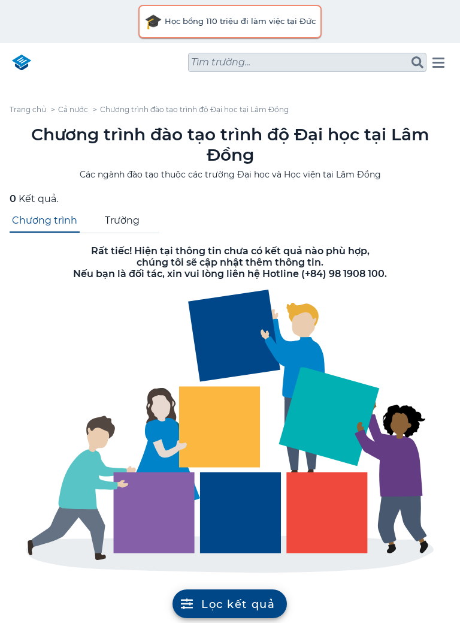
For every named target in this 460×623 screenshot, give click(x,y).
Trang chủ (28, 109)
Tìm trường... (220, 62)
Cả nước (73, 109)
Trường (122, 220)
